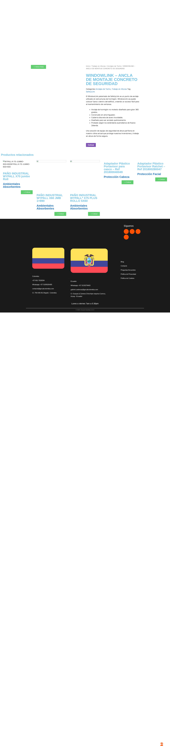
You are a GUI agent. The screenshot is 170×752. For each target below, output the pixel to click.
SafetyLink (90, 92)
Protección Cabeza (116, 176)
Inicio (88, 66)
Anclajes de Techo (114, 66)
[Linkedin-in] (126, 231)
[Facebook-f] (126, 237)
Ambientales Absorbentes (11, 185)
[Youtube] (132, 231)
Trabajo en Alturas (99, 66)
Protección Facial (149, 174)
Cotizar (91, 145)
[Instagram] (138, 231)
